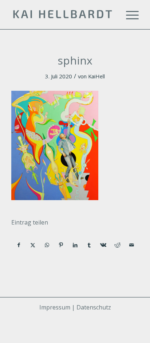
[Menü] (129, 14)
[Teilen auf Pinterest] (61, 245)
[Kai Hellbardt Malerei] (62, 14)
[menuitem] (129, 14)
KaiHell (96, 76)
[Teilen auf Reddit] (118, 245)
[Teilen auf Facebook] (19, 245)
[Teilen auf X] (33, 245)
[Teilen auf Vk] (103, 245)
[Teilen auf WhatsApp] (47, 245)
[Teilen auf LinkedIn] (75, 245)
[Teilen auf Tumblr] (89, 245)
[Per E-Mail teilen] (131, 245)
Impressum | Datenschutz (75, 307)
